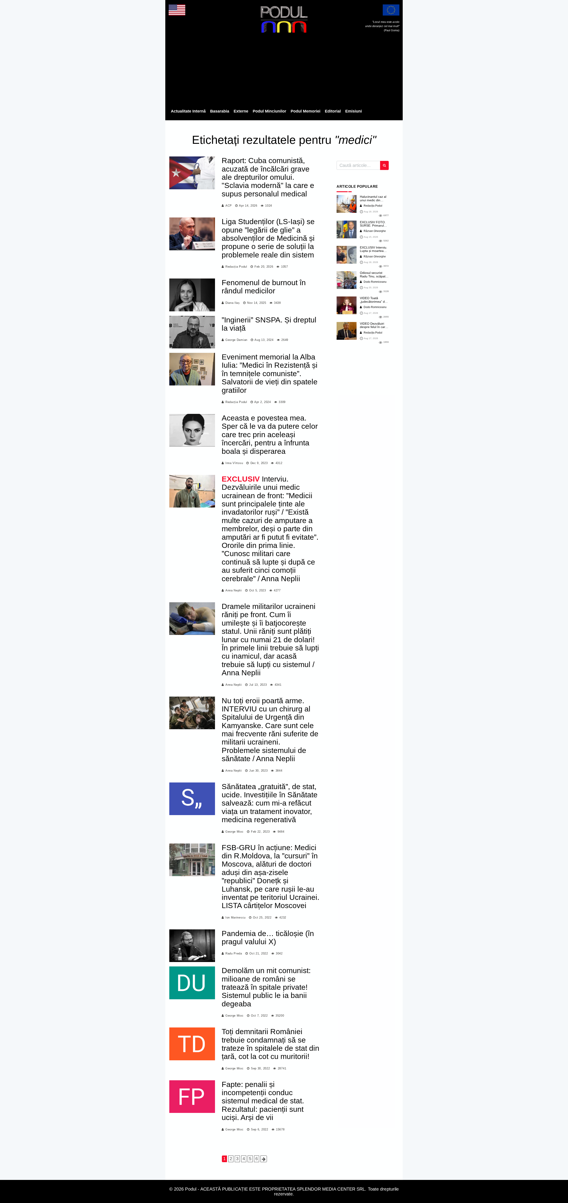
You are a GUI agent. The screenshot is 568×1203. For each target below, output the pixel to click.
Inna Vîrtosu (234, 463)
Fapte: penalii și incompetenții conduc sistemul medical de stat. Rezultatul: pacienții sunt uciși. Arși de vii (263, 1101)
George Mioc (234, 831)
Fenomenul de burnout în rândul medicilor (264, 286)
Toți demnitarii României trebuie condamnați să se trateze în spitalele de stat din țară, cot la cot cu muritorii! (270, 1044)
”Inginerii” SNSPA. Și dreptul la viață (269, 324)
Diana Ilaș (232, 302)
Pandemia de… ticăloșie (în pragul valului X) (268, 937)
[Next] (263, 1159)
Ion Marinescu (235, 917)
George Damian (236, 340)
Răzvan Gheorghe (374, 231)
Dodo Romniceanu (375, 281)
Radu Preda (233, 953)
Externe (241, 111)
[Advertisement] (284, 72)
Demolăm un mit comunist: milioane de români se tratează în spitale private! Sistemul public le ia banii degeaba (266, 987)
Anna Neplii (233, 590)
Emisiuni (353, 111)
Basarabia (219, 111)
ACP (228, 205)
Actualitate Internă (188, 111)
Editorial (333, 111)
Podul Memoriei (305, 111)
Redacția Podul (236, 266)
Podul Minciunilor (269, 111)
